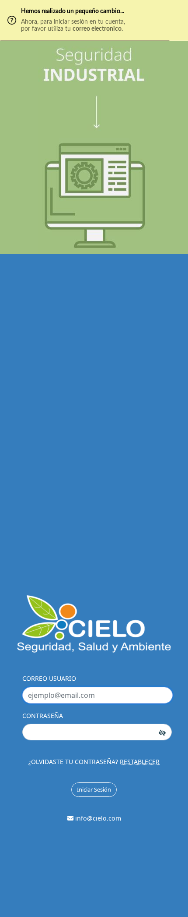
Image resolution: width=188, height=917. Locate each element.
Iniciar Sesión (94, 789)
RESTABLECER (140, 761)
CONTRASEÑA (42, 715)
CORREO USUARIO (49, 678)
